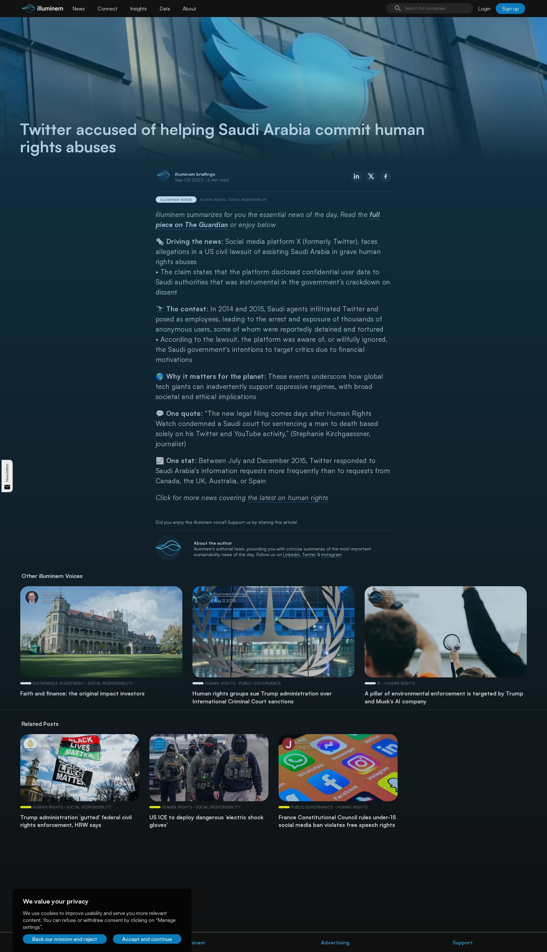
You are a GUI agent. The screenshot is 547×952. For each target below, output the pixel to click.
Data (165, 8)
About (189, 8)
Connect (107, 8)
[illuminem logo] (42, 9)
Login (484, 8)
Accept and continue (147, 939)
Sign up (510, 8)
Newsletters (7, 473)
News (78, 8)
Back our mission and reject (64, 939)
